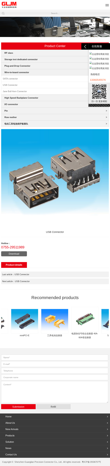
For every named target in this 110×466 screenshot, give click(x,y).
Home (8, 416)
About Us (10, 423)
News (8, 448)
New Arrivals (11, 429)
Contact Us (11, 454)
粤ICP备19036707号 (91, 462)
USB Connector (21, 274)
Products (9, 435)
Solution (9, 442)
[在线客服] (85, 46)
